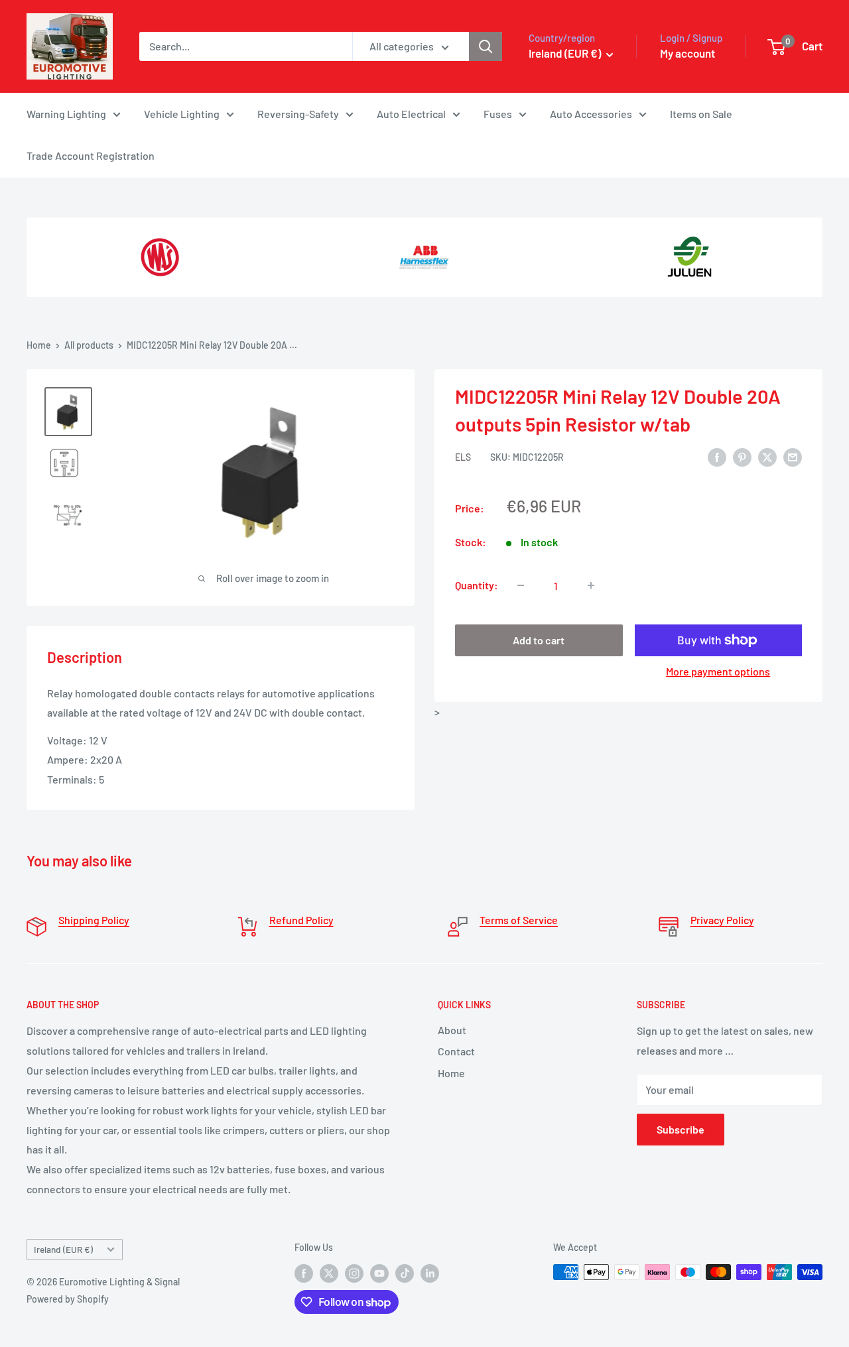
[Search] (485, 46)
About (452, 1030)
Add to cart (538, 640)
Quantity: (476, 585)
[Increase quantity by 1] (591, 585)
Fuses (498, 113)
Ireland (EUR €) (63, 1249)
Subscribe (680, 1129)
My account (687, 53)
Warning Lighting (66, 113)
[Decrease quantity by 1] (521, 585)
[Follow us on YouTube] (379, 1273)
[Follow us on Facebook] (303, 1273)
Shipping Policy (93, 919)
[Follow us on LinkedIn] (430, 1273)
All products (88, 345)
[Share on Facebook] (717, 456)
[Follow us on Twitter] (329, 1273)
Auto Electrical (411, 113)
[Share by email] (792, 456)
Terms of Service (519, 919)
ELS (463, 457)
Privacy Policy (722, 919)
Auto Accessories (591, 113)
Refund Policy (301, 919)
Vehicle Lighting (182, 113)
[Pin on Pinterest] (742, 456)
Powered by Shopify (68, 1299)
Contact (456, 1051)
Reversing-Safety (298, 113)
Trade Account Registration (91, 155)
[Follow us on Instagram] (354, 1273)
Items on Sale (701, 113)
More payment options (718, 671)
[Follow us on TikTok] (404, 1273)
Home (39, 345)
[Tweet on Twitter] (767, 456)
